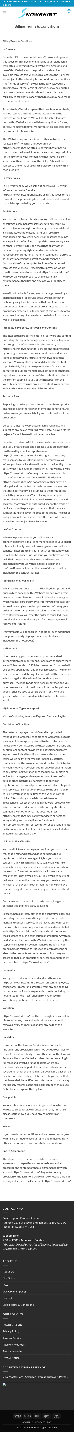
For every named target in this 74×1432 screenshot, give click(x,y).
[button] (5, 12)
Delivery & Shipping (14, 1291)
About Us (8, 1271)
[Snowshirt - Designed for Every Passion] (37, 12)
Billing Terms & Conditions (18, 1304)
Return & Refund (12, 1324)
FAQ (5, 1284)
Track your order (12, 1351)
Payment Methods (14, 1344)
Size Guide (9, 1278)
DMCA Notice (11, 1357)
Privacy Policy (11, 1331)
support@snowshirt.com (24, 1218)
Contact (7, 1298)
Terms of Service (12, 1338)
